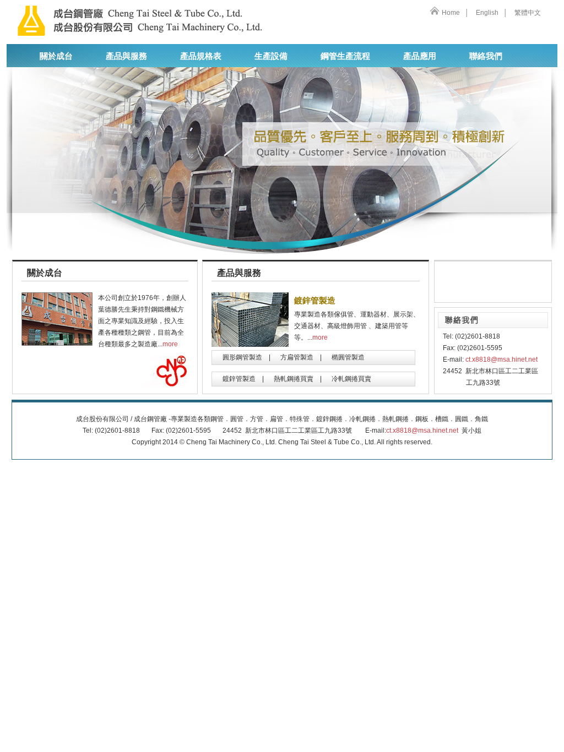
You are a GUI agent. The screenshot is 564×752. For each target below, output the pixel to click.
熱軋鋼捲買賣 (293, 379)
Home (451, 13)
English (486, 13)
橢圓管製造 (348, 357)
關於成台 (56, 56)
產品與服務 (126, 56)
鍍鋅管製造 (239, 379)
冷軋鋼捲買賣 (351, 379)
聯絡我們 (485, 56)
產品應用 (419, 56)
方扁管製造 (296, 357)
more (170, 344)
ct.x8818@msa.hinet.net (501, 359)
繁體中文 (527, 13)
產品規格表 (200, 56)
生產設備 (271, 56)
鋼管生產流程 (345, 56)
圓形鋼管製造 (242, 357)
